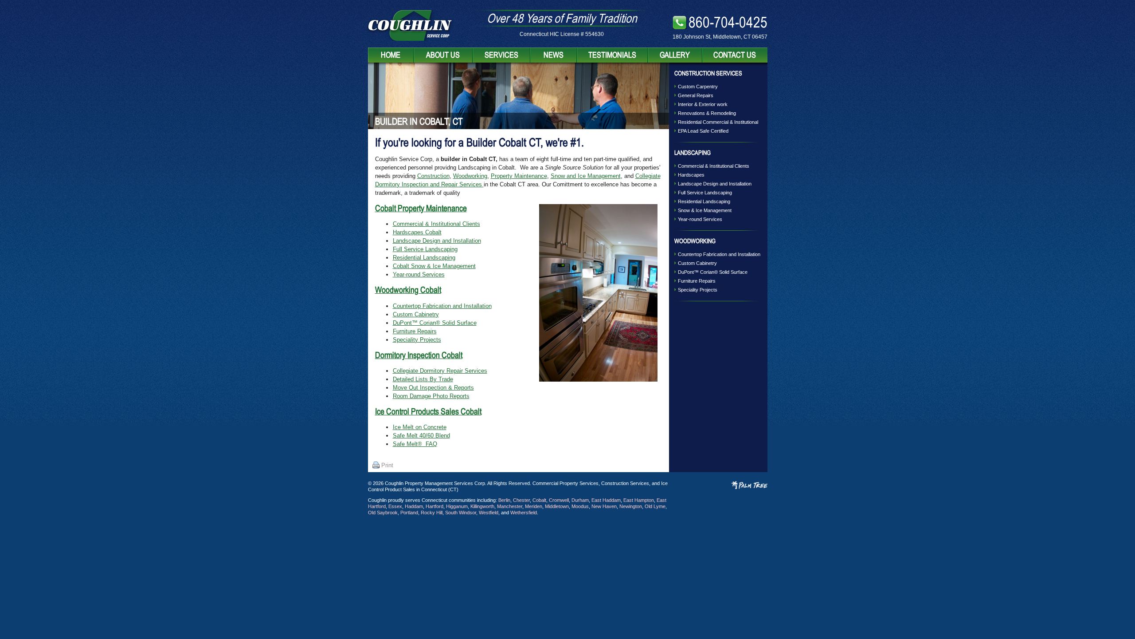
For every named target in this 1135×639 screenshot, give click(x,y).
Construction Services (708, 73)
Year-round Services (419, 274)
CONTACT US (734, 54)
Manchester (509, 506)
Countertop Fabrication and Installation (442, 306)
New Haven (604, 506)
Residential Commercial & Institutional (718, 122)
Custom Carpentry (698, 86)
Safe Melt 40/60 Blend (421, 435)
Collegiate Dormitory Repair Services (440, 370)
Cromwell (559, 500)
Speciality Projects (417, 339)
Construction (433, 176)
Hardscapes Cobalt (417, 232)
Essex (395, 506)
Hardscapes (691, 175)
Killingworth (482, 506)
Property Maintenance (519, 176)
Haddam (414, 506)
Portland (409, 512)
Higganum (457, 506)
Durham (580, 500)
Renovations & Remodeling (707, 113)
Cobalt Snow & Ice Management (434, 266)
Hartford (434, 506)
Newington (630, 506)
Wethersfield (523, 512)
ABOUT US (443, 54)
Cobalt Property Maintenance (421, 208)
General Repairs (695, 95)
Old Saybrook (383, 512)
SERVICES (501, 54)
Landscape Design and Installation (437, 240)
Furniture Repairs (415, 331)
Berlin (504, 500)
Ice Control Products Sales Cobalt (428, 411)
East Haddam (606, 500)
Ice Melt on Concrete (419, 427)
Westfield (488, 512)
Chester (521, 500)
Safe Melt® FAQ (415, 444)
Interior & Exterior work (703, 104)
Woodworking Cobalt (408, 290)
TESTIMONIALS (612, 54)
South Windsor (460, 512)
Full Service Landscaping (425, 249)
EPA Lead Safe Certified (703, 131)
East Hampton (638, 500)
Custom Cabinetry (416, 314)
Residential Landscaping (424, 257)
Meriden (533, 506)
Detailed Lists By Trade (423, 379)
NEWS (554, 54)
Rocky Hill (431, 512)
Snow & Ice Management (705, 210)
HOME (390, 54)
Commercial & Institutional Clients (436, 224)
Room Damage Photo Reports (431, 396)
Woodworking (470, 176)
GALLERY (675, 54)
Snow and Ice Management (586, 176)
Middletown (557, 506)
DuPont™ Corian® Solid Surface (435, 323)
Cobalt (539, 500)
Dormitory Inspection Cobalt (418, 355)
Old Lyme (655, 506)
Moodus (580, 506)
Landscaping (692, 152)
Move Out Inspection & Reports (433, 387)
